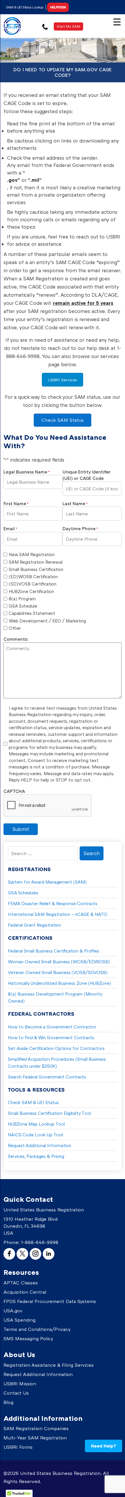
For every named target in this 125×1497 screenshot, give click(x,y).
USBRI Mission (19, 1383)
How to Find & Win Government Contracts (51, 1037)
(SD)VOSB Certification (32, 583)
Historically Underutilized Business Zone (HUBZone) (59, 983)
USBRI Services (62, 379)
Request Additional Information (39, 1145)
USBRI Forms (18, 1447)
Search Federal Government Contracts (47, 1076)
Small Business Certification (36, 569)
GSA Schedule (23, 605)
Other (15, 628)
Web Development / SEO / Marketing (47, 620)
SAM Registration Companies (36, 1428)
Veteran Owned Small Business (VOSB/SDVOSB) (58, 972)
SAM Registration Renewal (36, 562)
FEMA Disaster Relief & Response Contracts (52, 903)
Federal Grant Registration (34, 925)
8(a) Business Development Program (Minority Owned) (55, 997)
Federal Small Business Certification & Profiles (53, 950)
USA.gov (12, 1310)
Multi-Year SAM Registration (35, 1438)
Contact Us (16, 1393)
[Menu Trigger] (117, 21)
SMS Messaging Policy (28, 1338)
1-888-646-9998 (39, 1242)
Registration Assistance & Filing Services (48, 1365)
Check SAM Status (62, 420)
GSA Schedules (23, 892)
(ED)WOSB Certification (33, 576)
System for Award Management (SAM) (47, 881)
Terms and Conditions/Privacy (37, 1329)
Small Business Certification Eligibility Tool (49, 1113)
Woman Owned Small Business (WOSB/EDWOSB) (59, 961)
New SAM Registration (32, 554)
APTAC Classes (20, 1283)
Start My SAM (68, 26)
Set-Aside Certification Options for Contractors (56, 1048)
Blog (8, 1402)
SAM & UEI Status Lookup (24, 7)
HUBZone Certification (31, 591)
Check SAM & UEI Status (33, 1102)
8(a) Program (22, 598)
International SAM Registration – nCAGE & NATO (57, 914)
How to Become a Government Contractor (52, 1026)
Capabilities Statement (32, 613)
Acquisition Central (24, 1292)
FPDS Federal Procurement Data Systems (49, 1301)
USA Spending (19, 1320)
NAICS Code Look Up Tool (35, 1134)
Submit (20, 829)
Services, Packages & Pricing (36, 1156)
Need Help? (103, 1445)
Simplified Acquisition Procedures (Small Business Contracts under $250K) (57, 1062)
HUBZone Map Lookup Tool (36, 1123)
